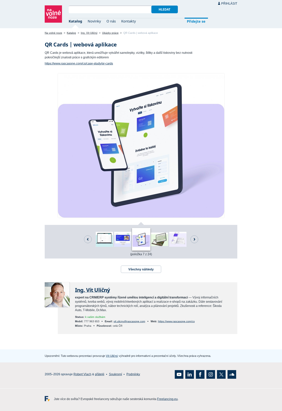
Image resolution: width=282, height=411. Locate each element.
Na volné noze (53, 32)
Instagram (210, 374)
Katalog (75, 21)
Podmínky (133, 374)
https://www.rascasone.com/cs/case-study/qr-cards (79, 63)
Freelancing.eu (49, 398)
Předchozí (88, 239)
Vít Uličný (112, 355)
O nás (111, 21)
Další (194, 239)
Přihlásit (229, 3)
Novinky (94, 21)
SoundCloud (232, 374)
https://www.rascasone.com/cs (176, 321)
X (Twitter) (221, 374)
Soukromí (115, 374)
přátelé (99, 374)
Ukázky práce (110, 32)
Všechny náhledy (141, 269)
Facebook (200, 374)
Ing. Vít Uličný (89, 32)
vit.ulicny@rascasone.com (129, 321)
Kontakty (128, 21)
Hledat (164, 9)
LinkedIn (189, 374)
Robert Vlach (82, 374)
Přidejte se (196, 21)
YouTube (179, 374)
